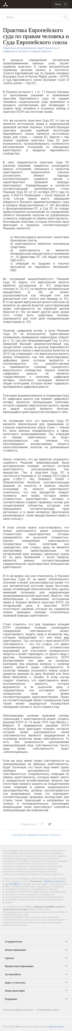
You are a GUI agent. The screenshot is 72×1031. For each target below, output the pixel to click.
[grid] (36, 433)
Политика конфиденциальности (18, 1009)
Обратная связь (56, 1026)
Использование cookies (48, 1009)
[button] (40, 824)
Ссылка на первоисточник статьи (35, 834)
